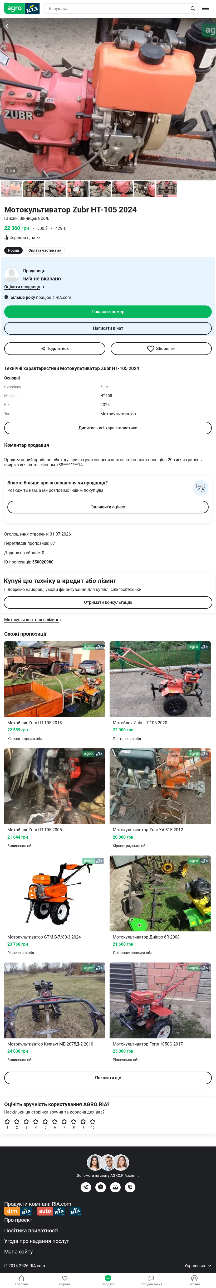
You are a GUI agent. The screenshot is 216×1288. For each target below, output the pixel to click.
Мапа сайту (18, 1251)
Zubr (104, 387)
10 (93, 1127)
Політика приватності (31, 1230)
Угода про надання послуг (36, 1241)
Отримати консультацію (108, 602)
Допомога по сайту (108, 1175)
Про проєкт (18, 1220)
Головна (21, 1284)
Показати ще (108, 1077)
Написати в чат (108, 328)
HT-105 (106, 395)
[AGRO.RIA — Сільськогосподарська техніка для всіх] (24, 8)
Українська (196, 1265)
